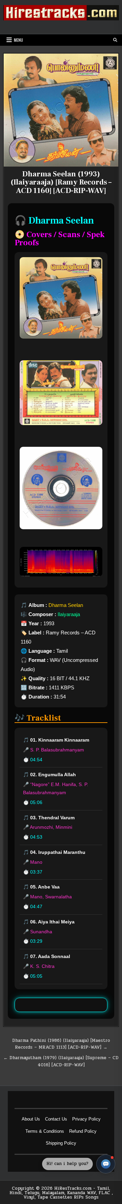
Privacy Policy (86, 1119)
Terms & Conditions (44, 1131)
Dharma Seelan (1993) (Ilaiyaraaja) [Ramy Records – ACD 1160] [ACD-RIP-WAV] (61, 182)
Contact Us (56, 1119)
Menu (18, 40)
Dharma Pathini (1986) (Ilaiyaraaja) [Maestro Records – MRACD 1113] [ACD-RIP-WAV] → (61, 1044)
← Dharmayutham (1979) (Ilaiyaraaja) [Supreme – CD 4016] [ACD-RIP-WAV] (61, 1061)
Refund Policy (83, 1131)
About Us (31, 1119)
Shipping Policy (61, 1143)
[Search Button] (115, 40)
